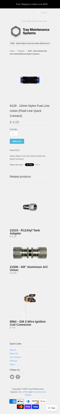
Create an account (38, 21)
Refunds (13, 361)
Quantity (13, 129)
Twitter (12, 377)
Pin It (37, 165)
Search (13, 350)
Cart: (44, 12)
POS (26, 392)
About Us (14, 353)
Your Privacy (15, 357)
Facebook (18, 377)
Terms (12, 364)
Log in (24, 21)
